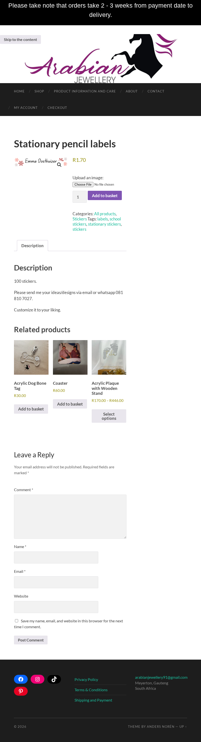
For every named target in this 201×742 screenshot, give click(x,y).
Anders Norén (161, 727)
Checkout (57, 108)
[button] (59, 164)
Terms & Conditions (91, 689)
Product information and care (85, 91)
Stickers (80, 218)
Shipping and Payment (93, 700)
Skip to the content (20, 39)
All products (105, 213)
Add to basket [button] (31, 408)
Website (21, 596)
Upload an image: (88, 177)
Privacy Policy (86, 679)
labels (102, 218)
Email (19, 571)
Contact (156, 91)
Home (19, 91)
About (132, 91)
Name (20, 546)
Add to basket (105, 195)
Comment (23, 489)
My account (26, 108)
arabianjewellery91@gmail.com (161, 677)
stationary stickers (104, 224)
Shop (39, 91)
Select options (109, 416)
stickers (79, 229)
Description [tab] (32, 245)
